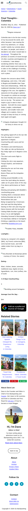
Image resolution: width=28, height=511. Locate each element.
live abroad (5, 54)
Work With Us (14, 501)
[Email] (22, 484)
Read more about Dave (13, 443)
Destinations (11, 9)
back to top (14, 451)
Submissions (14, 503)
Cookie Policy (14, 469)
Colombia (12, 11)
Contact (14, 499)
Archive (14, 464)
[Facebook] (6, 484)
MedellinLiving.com (15, 223)
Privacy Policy (14, 466)
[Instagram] (11, 484)
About (14, 462)
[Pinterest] (16, 484)
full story (11, 401)
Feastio (3, 396)
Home (3, 9)
